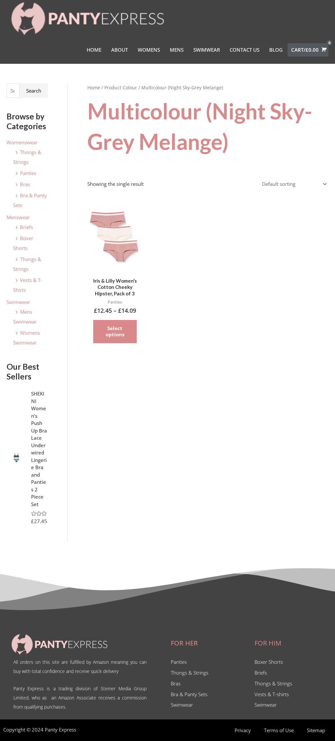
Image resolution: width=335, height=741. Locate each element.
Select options (115, 331)
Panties (28, 173)
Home (93, 87)
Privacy (243, 730)
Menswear (18, 217)
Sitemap (316, 730)
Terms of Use (279, 730)
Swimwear (18, 302)
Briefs (26, 227)
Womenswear (22, 142)
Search (33, 90)
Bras (25, 184)
